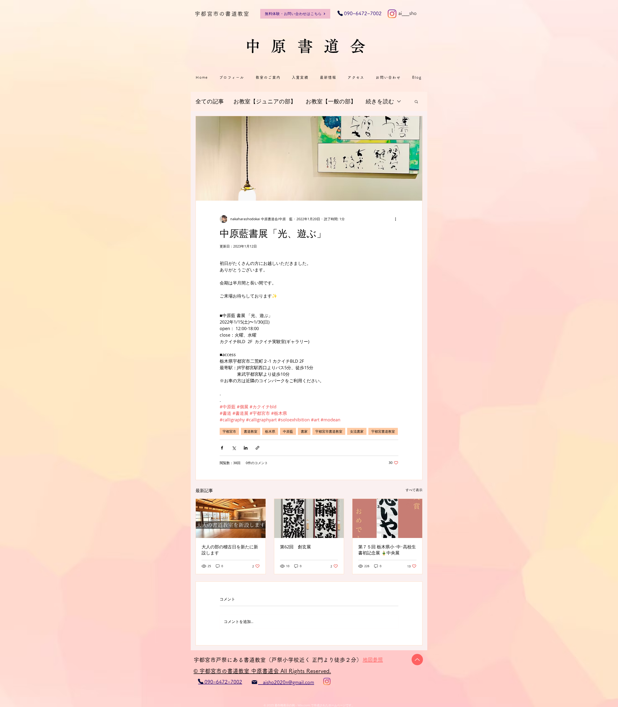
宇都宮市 (229, 431)
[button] (416, 101)
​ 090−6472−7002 (360, 13)
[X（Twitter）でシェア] (234, 447)
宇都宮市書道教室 (328, 431)
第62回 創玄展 (295, 547)
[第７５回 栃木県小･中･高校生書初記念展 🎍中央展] (387, 518)
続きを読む (380, 101)
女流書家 (357, 431)
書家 (304, 431)
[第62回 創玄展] (309, 518)
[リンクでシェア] (257, 447)
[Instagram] (392, 13)
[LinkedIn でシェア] (245, 447)
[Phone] (200, 681)
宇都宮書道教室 (383, 431)
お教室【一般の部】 (331, 101)
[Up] (417, 659)
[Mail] (254, 682)
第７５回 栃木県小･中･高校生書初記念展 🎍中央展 (387, 550)
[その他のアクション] (395, 219)
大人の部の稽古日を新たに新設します (230, 550)
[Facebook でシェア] (222, 447)
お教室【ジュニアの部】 (264, 101)
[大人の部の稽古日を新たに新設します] (231, 518)
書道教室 (250, 431)
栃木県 (270, 431)
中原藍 (288, 431)
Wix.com (303, 705)
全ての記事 (210, 101)
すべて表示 (414, 490)
